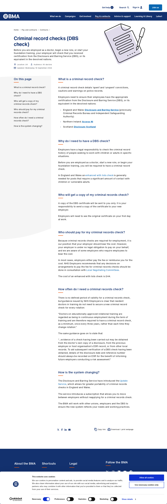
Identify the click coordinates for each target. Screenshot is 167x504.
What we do (55, 16)
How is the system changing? (28, 126)
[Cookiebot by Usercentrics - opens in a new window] (16, 499)
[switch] (70, 499)
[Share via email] (69, 430)
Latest (159, 16)
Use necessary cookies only (146, 485)
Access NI (87, 121)
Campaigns (70, 16)
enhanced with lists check (99, 175)
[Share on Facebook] (62, 430)
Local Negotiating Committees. (103, 270)
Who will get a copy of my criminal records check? (26, 102)
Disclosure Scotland (85, 126)
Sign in (136, 7)
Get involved (85, 16)
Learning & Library (143, 16)
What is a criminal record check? (30, 87)
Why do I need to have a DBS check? (28, 94)
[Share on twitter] (58, 430)
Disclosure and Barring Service (102, 109)
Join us (155, 7)
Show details (127, 499)
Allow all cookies (146, 478)
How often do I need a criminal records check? (28, 119)
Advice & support (122, 16)
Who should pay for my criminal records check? (29, 111)
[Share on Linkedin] (66, 430)
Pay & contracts (102, 16)
